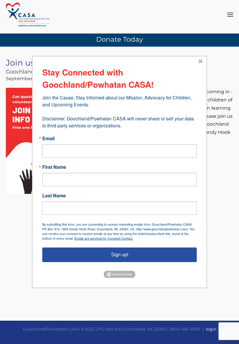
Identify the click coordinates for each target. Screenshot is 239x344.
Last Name (54, 195)
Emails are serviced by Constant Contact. (103, 238)
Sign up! (119, 254)
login (211, 329)
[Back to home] (28, 14)
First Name (54, 167)
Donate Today (119, 39)
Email (48, 138)
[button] (230, 14)
